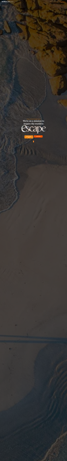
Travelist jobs (38, 136)
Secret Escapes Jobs (28, 137)
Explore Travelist (62, 1)
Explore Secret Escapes (54, 1)
